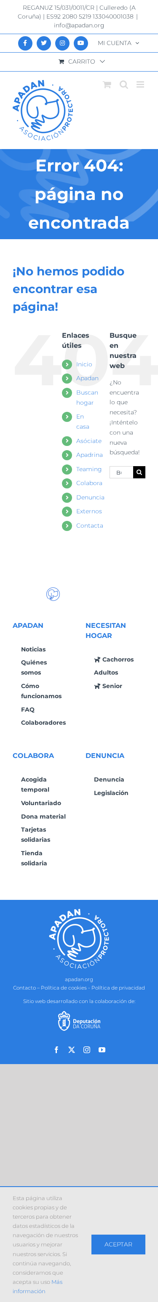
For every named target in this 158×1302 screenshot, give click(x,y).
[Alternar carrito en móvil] (107, 84)
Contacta (89, 525)
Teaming (89, 469)
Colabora (89, 483)
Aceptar (118, 1244)
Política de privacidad (118, 988)
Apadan (87, 378)
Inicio (84, 364)
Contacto (24, 988)
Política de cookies (64, 988)
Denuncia (90, 497)
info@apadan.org (79, 25)
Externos (89, 511)
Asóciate (89, 441)
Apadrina (89, 455)
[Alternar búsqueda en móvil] (124, 84)
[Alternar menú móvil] (141, 84)
